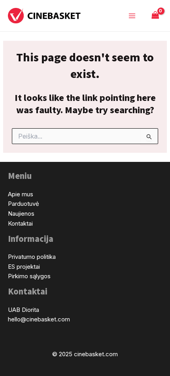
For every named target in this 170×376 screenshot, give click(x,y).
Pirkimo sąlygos (29, 276)
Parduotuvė (23, 203)
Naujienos (21, 213)
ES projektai (24, 266)
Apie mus (20, 194)
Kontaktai (20, 223)
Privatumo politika (32, 256)
